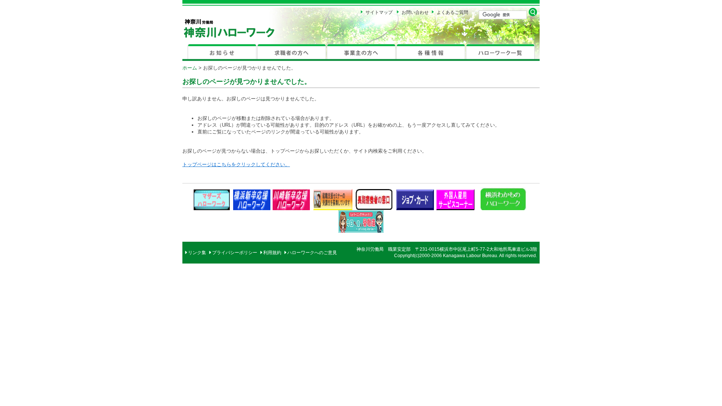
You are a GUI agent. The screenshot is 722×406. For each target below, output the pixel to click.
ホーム (189, 68)
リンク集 (197, 252)
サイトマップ (379, 12)
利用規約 (272, 252)
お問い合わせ (415, 12)
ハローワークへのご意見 (312, 252)
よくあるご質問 (452, 12)
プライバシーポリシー (234, 252)
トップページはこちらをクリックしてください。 (236, 164)
